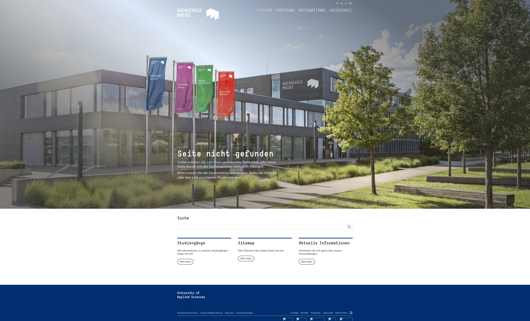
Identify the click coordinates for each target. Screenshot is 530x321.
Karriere (229, 312)
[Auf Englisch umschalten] (350, 4)
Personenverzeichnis (187, 312)
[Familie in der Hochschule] (346, 319)
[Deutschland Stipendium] (288, 319)
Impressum (328, 312)
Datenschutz (341, 312)
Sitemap (294, 312)
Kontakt (304, 312)
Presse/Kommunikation (212, 312)
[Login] (341, 4)
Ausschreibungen (244, 312)
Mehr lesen (185, 261)
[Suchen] (337, 4)
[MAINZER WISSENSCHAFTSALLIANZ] (317, 319)
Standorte (316, 312)
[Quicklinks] (346, 4)
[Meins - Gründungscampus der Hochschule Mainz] (301, 319)
